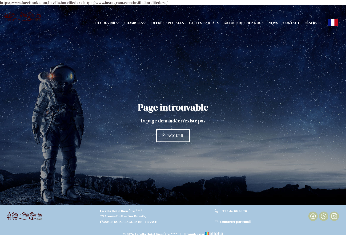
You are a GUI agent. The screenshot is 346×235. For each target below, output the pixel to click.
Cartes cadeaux (204, 22)
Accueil (176, 135)
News (273, 22)
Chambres (133, 22)
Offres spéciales (167, 22)
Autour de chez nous (244, 22)
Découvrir (105, 22)
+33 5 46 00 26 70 (233, 211)
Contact (291, 22)
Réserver (313, 22)
